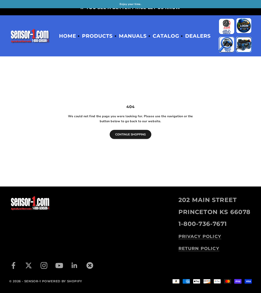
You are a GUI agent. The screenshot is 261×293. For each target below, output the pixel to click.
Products (97, 36)
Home (67, 36)
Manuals (133, 36)
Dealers (198, 36)
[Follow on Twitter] (28, 265)
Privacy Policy (199, 236)
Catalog (166, 36)
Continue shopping (130, 134)
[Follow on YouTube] (59, 265)
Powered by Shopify (62, 281)
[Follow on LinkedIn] (74, 265)
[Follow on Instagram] (44, 265)
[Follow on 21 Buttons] (90, 265)
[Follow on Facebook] (13, 265)
